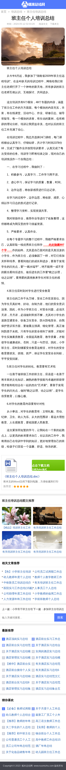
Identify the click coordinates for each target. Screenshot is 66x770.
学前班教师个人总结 (46, 599)
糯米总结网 (27, 766)
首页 (3, 11)
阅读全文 (43, 24)
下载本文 (54, 24)
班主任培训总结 (36, 11)
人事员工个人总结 (45, 588)
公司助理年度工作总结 (17, 593)
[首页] (33, 4)
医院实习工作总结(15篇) (18, 588)
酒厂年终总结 (44, 745)
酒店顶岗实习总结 (17, 638)
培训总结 (16, 11)
